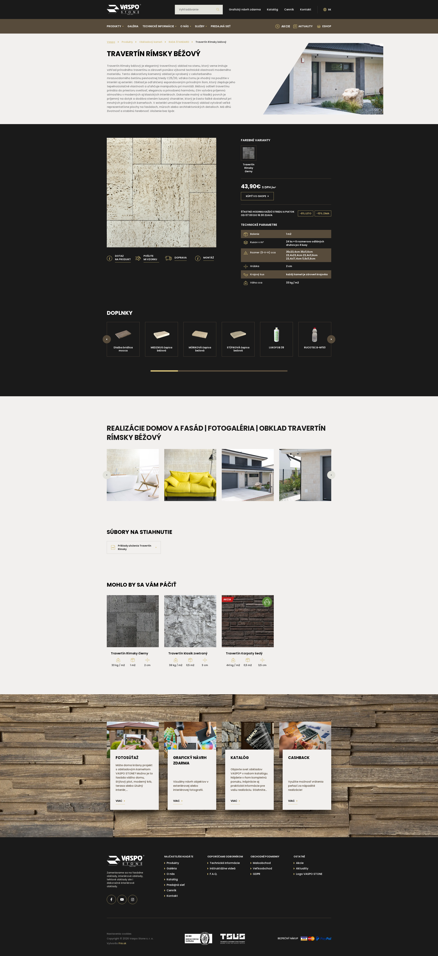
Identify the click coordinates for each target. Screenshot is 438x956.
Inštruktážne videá (222, 868)
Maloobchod (262, 863)
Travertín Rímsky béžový (211, 42)
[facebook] (111, 899)
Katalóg (272, 9)
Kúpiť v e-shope (256, 196)
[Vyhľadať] (218, 9)
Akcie (300, 863)
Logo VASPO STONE (309, 874)
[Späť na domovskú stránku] (124, 9)
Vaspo (111, 42)
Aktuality (302, 868)
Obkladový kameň (150, 42)
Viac (119, 801)
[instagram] (132, 899)
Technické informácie (225, 863)
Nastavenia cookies (119, 933)
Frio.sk (122, 943)
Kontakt (305, 9)
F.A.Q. (213, 874)
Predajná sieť (221, 26)
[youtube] (122, 899)
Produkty (127, 42)
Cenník (289, 9)
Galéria (132, 26)
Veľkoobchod (262, 868)
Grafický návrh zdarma (245, 9)
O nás (171, 874)
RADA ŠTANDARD (179, 42)
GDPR (256, 874)
